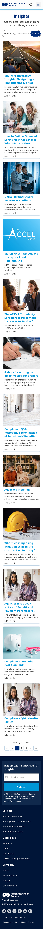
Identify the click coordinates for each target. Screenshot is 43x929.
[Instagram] (9, 911)
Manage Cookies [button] (27, 922)
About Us (7, 843)
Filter (6, 33)
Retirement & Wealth (13, 831)
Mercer (6, 880)
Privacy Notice (20, 917)
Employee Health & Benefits (17, 821)
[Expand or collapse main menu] (38, 4)
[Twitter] (14, 911)
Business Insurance (12, 816)
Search (35, 33)
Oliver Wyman (10, 885)
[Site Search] (31, 4)
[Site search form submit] (13, 33)
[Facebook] (20, 911)
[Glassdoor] (4, 911)
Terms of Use (8, 917)
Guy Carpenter (10, 875)
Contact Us (8, 853)
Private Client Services (14, 826)
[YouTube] (25, 911)
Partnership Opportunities (16, 858)
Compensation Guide (11, 922)
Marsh (6, 870)
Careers (7, 848)
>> (36, 748)
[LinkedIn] (30, 911)
